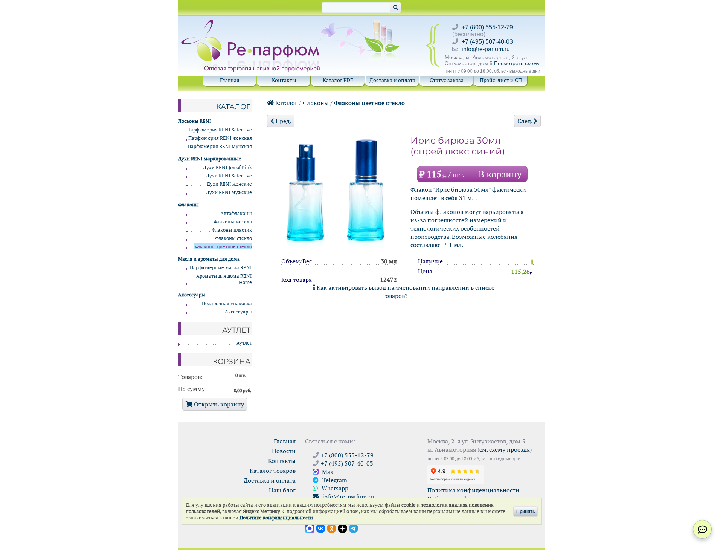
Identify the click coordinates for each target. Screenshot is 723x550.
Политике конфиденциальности (276, 518)
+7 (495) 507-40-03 (487, 41)
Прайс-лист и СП (501, 80)
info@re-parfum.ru (486, 49)
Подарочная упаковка (227, 303)
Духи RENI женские (229, 184)
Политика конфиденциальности (473, 490)
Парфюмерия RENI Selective (219, 130)
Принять (525, 511)
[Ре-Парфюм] (251, 24)
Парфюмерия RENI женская (220, 138)
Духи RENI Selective (229, 176)
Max (326, 472)
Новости (284, 451)
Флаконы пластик (232, 230)
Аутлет (244, 343)
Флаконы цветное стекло (369, 103)
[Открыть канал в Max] (309, 528)
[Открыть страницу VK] (320, 528)
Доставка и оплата (392, 80)
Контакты (284, 80)
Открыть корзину (218, 404)
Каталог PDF (338, 80)
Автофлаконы (236, 213)
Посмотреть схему (517, 63)
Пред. (282, 121)
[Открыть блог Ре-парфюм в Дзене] (342, 528)
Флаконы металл (233, 221)
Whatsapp (334, 488)
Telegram (334, 480)
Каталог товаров (273, 470)
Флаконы (316, 103)
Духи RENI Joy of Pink (227, 167)
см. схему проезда (504, 449)
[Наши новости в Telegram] (353, 528)
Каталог (285, 103)
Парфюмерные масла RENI (221, 267)
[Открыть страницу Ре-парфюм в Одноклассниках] (331, 528)
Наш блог (282, 490)
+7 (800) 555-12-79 (487, 27)
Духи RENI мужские (229, 192)
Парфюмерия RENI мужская (220, 146)
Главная (229, 80)
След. (525, 121)
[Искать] (395, 7)
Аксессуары (238, 312)
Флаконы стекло (233, 238)
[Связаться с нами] (702, 529)
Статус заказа (447, 80)
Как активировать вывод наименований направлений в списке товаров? (404, 291)
